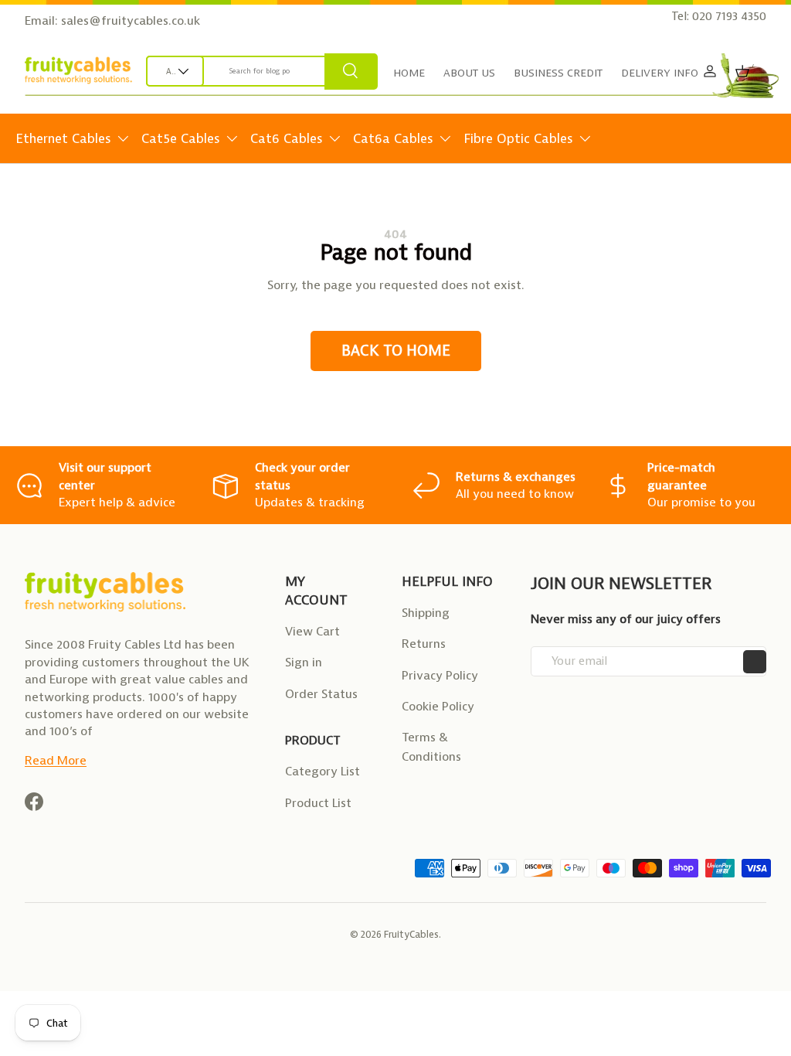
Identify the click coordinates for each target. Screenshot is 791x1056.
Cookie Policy (438, 706)
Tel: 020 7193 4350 (718, 16)
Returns (424, 643)
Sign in (303, 662)
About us (469, 73)
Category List (322, 771)
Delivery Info (659, 73)
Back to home (395, 350)
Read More (56, 760)
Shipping (426, 613)
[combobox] (262, 71)
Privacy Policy (440, 675)
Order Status (321, 694)
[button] (742, 71)
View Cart (312, 631)
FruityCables (411, 934)
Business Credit (558, 73)
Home (409, 73)
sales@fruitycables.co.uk (130, 20)
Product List (318, 803)
